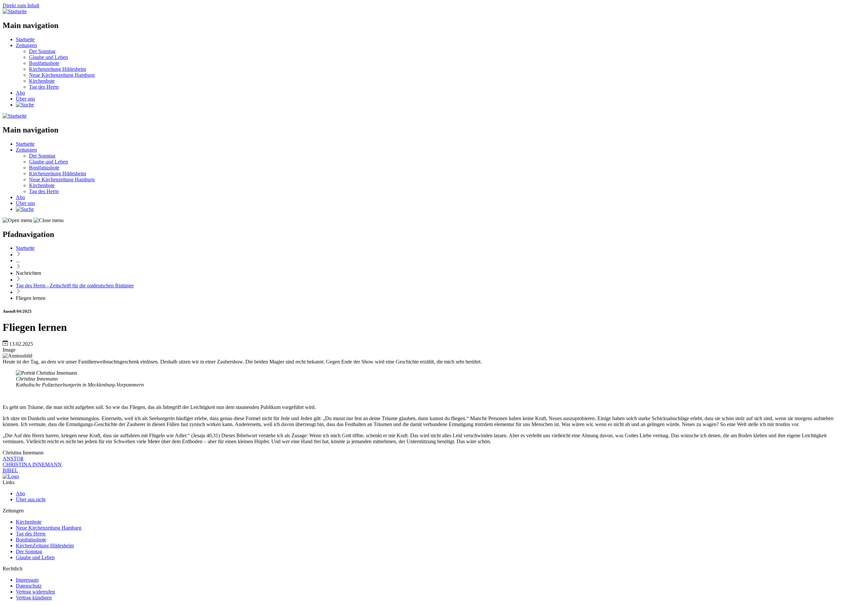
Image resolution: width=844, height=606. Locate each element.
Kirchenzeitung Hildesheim (57, 69)
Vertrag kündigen (34, 597)
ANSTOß (13, 458)
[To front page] (11, 476)
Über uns (25, 98)
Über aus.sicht (30, 499)
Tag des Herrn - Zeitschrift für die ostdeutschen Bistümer (75, 285)
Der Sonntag (42, 51)
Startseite (25, 39)
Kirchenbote (42, 81)
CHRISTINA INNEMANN (32, 464)
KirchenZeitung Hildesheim (45, 545)
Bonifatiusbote (44, 63)
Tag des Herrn (44, 87)
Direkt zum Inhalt (21, 5)
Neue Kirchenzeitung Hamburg (62, 75)
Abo (20, 93)
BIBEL (10, 470)
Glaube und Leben (48, 57)
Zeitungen (26, 45)
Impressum (27, 580)
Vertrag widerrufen (35, 591)
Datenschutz (29, 586)
